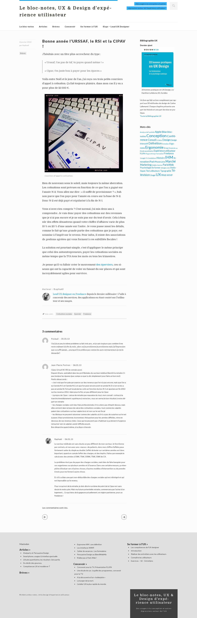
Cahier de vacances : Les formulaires (91, 551)
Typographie (165, 171)
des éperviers (104, 264)
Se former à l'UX (136, 544)
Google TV (144, 158)
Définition (155, 143)
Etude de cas (173, 148)
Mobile (154, 165)
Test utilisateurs (153, 171)
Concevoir (70, 26)
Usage (152, 175)
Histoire (161, 158)
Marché (171, 161)
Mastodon (24, 544)
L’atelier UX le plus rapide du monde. (91, 584)
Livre (163, 162)
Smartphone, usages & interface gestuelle (40, 556)
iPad (151, 161)
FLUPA (142, 154)
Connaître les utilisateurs (141, 557)
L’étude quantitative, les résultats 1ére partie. (41, 560)
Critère (159, 140)
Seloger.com (165, 168)
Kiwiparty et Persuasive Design (36, 553)
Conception (156, 135)
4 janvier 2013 (25, 42)
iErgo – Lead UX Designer (116, 26)
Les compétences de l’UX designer (145, 547)
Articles (43, 26)
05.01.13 (65, 339)
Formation (159, 154)
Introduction (136, 551)
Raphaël (26, 45)
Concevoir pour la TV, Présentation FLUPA (94, 567)
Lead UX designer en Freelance (69, 294)
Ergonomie (154, 147)
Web (163, 174)
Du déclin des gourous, (32, 563)
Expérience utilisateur (164, 150)
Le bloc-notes (26, 26)
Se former (156, 167)
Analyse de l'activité (147, 132)
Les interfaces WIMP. (85, 548)
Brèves (56, 26)
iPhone (157, 161)
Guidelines (152, 158)
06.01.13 (77, 365)
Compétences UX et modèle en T (36, 566)
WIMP (170, 175)
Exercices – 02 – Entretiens (142, 561)
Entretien (165, 144)
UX (158, 174)
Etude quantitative (146, 151)
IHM (169, 157)
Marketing (145, 164)
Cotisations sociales (64, 314)
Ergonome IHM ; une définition (89, 544)
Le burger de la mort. (85, 581)
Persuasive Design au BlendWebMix (92, 554)
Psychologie (145, 167)
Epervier (77, 314)
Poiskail (55, 339)
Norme (159, 165)
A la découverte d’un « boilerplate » (91, 577)
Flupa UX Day (150, 154)
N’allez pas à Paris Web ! (87, 558)
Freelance (87, 314)
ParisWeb (168, 164)
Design (166, 139)
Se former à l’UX (89, 26)
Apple (158, 131)
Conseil (152, 139)
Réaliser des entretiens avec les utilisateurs (148, 554)
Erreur (166, 148)
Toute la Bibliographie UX (150, 116)
